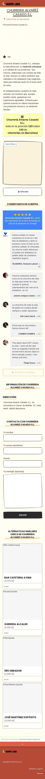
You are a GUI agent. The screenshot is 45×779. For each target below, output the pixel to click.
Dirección (24, 192)
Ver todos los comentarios (25, 372)
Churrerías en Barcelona (17, 19)
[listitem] (22, 566)
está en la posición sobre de (23, 126)
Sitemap (40, 773)
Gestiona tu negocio (36, 769)
